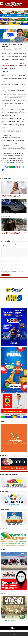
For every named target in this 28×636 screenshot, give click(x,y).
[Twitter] (13, 634)
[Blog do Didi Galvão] (14, 4)
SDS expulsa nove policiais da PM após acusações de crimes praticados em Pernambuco (13, 214)
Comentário (4, 246)
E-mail (3, 263)
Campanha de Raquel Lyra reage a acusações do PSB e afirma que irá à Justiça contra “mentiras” (13, 196)
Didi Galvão (5, 48)
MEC (25, 65)
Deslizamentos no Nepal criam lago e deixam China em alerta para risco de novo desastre (13, 233)
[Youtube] (14, 634)
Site (2, 267)
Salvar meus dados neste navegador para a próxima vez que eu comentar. (13, 272)
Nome (3, 258)
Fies (17, 53)
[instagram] (16, 634)
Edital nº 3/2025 (18, 131)
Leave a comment (6, 49)
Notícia (20, 48)
